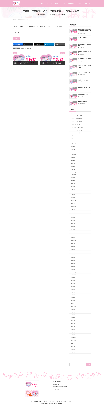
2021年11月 (73, 237)
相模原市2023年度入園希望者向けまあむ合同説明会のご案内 (84, 30)
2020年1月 (72, 300)
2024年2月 (72, 166)
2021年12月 (73, 235)
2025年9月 (72, 146)
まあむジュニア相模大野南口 (76, 127)
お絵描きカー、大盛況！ (83, 80)
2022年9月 (72, 209)
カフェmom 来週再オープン (84, 72)
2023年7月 (72, 180)
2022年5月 (72, 220)
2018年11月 (73, 340)
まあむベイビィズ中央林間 (76, 130)
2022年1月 (72, 232)
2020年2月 (72, 297)
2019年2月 (72, 332)
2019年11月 (73, 306)
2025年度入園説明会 (82, 101)
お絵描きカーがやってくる (84, 87)
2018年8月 (72, 349)
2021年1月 (72, 266)
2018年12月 (73, 337)
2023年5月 (72, 186)
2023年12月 (73, 169)
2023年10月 (73, 175)
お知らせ (72, 113)
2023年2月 (72, 195)
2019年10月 (73, 309)
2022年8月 (72, 212)
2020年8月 (72, 280)
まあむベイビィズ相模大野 (76, 133)
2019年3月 (72, 329)
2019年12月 (73, 303)
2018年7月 (72, 352)
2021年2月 (72, 263)
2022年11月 (73, 203)
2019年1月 (72, 335)
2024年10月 (73, 155)
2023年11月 (73, 172)
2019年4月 (72, 326)
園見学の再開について (83, 94)
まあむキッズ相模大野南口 (26, 48)
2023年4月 (72, 189)
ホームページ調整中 (82, 37)
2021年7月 (72, 249)
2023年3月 (72, 192)
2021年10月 (73, 240)
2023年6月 (72, 183)
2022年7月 (72, 215)
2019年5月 (72, 323)
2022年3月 (72, 226)
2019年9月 (72, 312)
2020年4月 (72, 292)
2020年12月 (73, 269)
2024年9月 (72, 157)
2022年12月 (73, 200)
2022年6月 (72, 217)
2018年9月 (72, 346)
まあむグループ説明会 (75, 124)
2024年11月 (73, 152)
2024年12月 (73, 149)
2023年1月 (72, 197)
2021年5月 (72, 255)
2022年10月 (73, 206)
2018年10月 (73, 343)
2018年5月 (72, 355)
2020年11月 (73, 272)
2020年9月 (72, 277)
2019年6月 (72, 320)
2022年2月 (72, 229)
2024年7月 (72, 160)
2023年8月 (72, 177)
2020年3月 (72, 295)
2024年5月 (72, 163)
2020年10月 (73, 275)
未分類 (71, 135)
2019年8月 (72, 315)
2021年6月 (72, 252)
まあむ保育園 (50, 403)
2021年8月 (72, 246)
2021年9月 (72, 243)
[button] (59, 389)
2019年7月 (72, 317)
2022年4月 (72, 223)
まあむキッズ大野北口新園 (76, 115)
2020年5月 (72, 289)
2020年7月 (72, 283)
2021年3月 (72, 260)
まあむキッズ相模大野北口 (76, 118)
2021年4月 (72, 257)
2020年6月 (72, 286)
